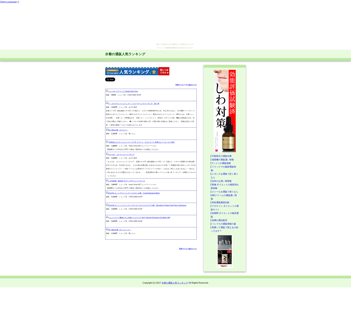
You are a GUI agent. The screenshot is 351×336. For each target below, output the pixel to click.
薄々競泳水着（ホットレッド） (119, 230)
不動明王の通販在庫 (222, 156)
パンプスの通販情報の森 (224, 224)
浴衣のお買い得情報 (222, 181)
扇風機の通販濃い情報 (223, 159)
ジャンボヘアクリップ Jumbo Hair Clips (123, 91)
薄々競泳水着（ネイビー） (118, 130)
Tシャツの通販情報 (221, 163)
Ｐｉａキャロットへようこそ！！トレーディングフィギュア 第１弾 (133, 104)
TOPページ (179, 85)
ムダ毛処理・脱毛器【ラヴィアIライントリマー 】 (126, 181)
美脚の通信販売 (219, 220)
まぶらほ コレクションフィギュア (121, 154)
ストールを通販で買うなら (225, 192)
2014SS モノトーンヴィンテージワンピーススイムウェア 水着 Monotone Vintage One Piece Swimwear (147, 205)
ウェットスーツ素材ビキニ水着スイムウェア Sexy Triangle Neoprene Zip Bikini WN (139, 218)
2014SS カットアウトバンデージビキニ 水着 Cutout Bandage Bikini (134, 193)
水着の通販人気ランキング (125, 54)
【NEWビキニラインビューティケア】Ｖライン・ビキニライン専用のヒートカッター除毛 (141, 142)
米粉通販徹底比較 (220, 202)
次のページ (192, 85)
